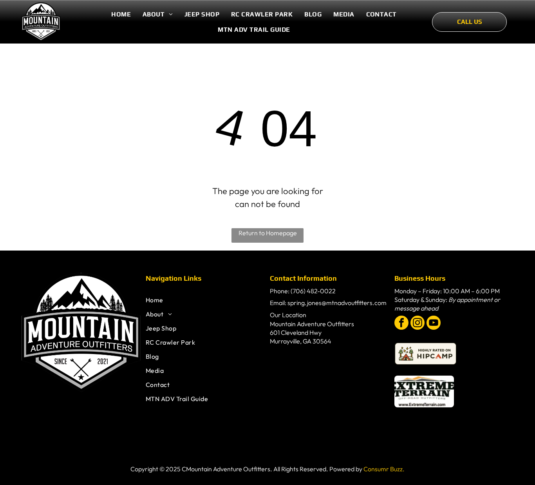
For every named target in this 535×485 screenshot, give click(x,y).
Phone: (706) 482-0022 (303, 291)
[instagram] (417, 324)
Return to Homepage (268, 233)
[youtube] (434, 324)
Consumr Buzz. (384, 469)
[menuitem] (121, 14)
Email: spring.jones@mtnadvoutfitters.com (328, 303)
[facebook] (401, 324)
